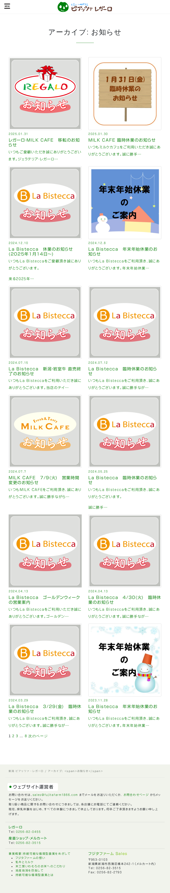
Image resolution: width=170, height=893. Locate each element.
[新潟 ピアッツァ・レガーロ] (85, 7)
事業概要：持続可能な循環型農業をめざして (40, 853)
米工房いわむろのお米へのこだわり (40, 866)
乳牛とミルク (24, 862)
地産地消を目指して (29, 870)
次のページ (38, 736)
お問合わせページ (136, 794)
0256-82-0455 (28, 831)
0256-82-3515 (28, 842)
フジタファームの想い (30, 857)
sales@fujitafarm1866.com (55, 794)
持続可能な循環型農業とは (34, 875)
